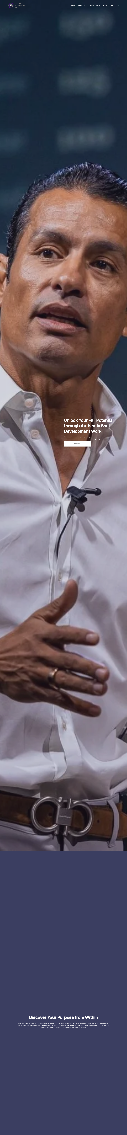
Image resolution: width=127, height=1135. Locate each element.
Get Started (77, 443)
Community (82, 5)
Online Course (95, 5)
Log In (112, 5)
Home (73, 5)
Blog (105, 5)
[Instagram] (118, 5)
